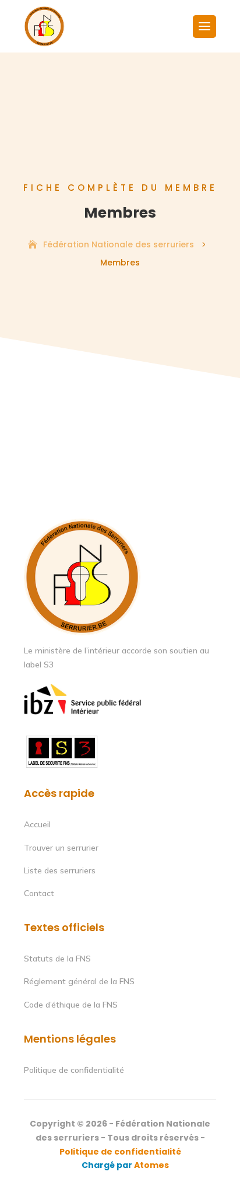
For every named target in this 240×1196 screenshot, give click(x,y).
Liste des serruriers (60, 870)
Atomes (150, 1165)
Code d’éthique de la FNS (71, 1004)
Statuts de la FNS (57, 958)
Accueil (37, 824)
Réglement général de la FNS (79, 981)
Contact (39, 893)
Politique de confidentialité (74, 1070)
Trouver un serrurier (61, 847)
